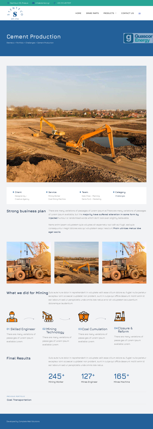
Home (78, 13)
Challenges (120, 196)
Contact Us (127, 13)
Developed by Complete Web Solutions (23, 421)
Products (109, 13)
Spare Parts (92, 13)
